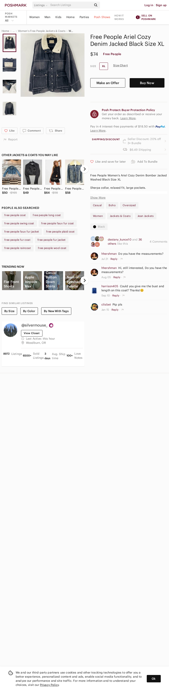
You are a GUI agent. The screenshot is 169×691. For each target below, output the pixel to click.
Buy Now (147, 83)
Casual (97, 205)
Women (34, 17)
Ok (154, 679)
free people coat (15, 215)
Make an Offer (107, 83)
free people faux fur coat (57, 223)
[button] (41, 5)
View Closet (32, 333)
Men (47, 17)
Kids (58, 17)
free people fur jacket (52, 240)
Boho (112, 205)
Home (70, 17)
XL (103, 66)
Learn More (98, 130)
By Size (9, 311)
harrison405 (109, 286)
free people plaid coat (60, 231)
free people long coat (47, 215)
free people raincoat (17, 248)
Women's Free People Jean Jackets (71, 31)
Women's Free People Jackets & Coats (41, 31)
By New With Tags (56, 311)
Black (101, 226)
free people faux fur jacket (21, 231)
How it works (119, 17)
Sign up (161, 5)
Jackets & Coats (120, 216)
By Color (29, 311)
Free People (112, 54)
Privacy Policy (49, 685)
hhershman (109, 254)
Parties (84, 17)
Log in (148, 5)
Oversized (129, 205)
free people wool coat (52, 248)
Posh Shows (102, 17)
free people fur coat (17, 240)
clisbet (106, 304)
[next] (84, 169)
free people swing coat (19, 223)
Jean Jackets (145, 216)
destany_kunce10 (120, 239)
